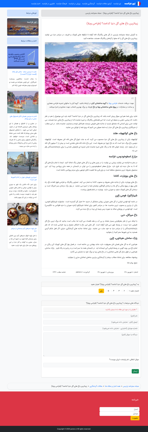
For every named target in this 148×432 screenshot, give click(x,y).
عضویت (135, 418)
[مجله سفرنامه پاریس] (132, 3)
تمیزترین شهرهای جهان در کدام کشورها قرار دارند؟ (24, 178)
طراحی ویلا (113, 103)
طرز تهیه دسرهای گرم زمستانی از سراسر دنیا (24, 229)
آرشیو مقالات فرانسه (104, 3)
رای (101, 290)
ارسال (135, 371)
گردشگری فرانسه (88, 3)
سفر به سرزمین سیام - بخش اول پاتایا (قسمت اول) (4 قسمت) (24, 73)
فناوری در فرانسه (48, 3)
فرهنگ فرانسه (61, 3)
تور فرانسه (32, 22)
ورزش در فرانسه (74, 3)
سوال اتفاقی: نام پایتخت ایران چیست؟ (124, 359)
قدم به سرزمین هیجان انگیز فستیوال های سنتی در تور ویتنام (23, 117)
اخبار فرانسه (35, 3)
